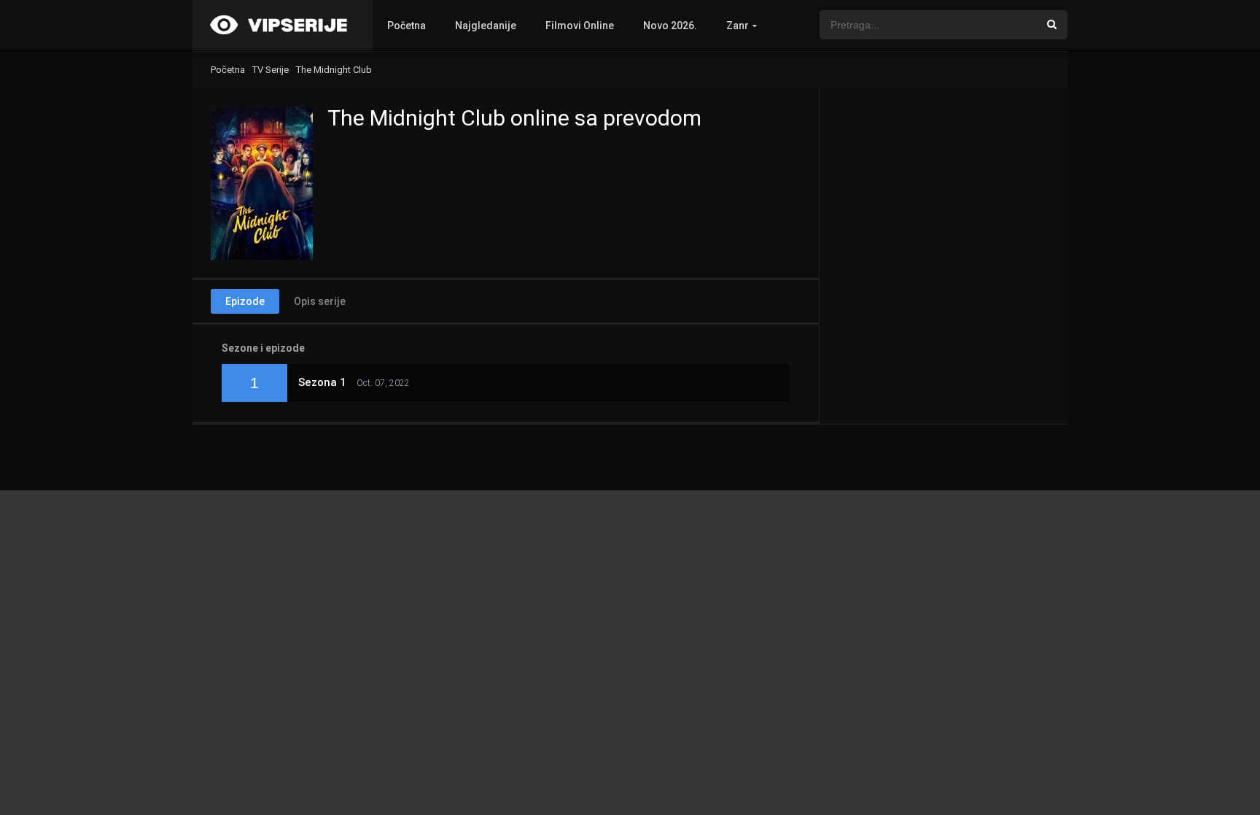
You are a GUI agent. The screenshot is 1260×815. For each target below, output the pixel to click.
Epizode (245, 301)
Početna (406, 25)
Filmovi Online (579, 25)
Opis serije (320, 301)
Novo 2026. (670, 25)
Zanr (737, 25)
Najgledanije (485, 25)
